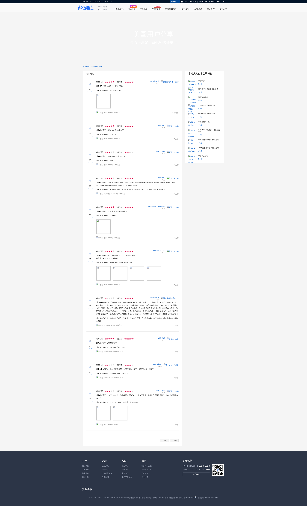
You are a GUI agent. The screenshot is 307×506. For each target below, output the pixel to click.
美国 (100, 66)
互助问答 (125, 469)
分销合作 (145, 473)
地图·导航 (198, 9)
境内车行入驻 (147, 469)
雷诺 (163, 338)
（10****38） (90, 261)
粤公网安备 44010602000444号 (208, 498)
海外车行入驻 (147, 466)
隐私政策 (105, 466)
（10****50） (90, 401)
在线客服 (196, 474)
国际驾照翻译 (171, 9)
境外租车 (119, 9)
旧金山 (156, 81)
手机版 (185, 2)
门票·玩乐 (156, 9)
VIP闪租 (143, 9)
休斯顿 (159, 364)
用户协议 (105, 469)
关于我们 (85, 466)
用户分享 (211, 9)
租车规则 (105, 477)
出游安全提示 (127, 477)
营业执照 (148, 498)
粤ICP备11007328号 (159, 498)
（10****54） (90, 136)
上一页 (164, 440)
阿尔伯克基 (160, 250)
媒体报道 (85, 477)
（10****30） (90, 349)
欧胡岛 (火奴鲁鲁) (158, 206)
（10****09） (90, 162)
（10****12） (90, 92)
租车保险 (185, 9)
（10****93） (90, 308)
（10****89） (90, 217)
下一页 (174, 440)
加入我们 (85, 473)
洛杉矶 (162, 151)
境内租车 (132, 9)
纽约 (163, 125)
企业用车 (145, 477)
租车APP (223, 9)
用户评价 (94, 66)
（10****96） (90, 188)
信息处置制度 (107, 473)
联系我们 (85, 469)
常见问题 (125, 473)
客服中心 (125, 466)
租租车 (85, 8)
